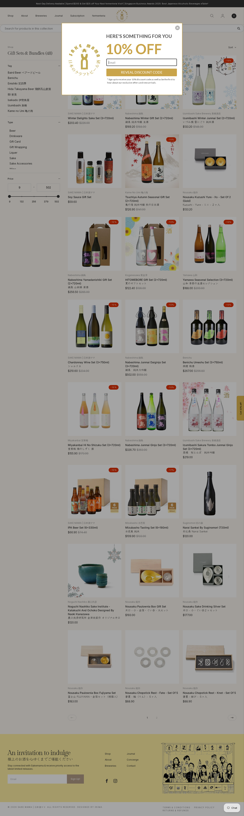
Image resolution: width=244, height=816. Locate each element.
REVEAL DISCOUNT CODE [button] (141, 72)
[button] (177, 28)
